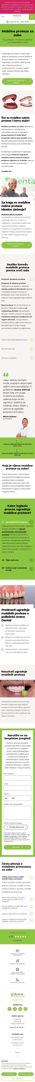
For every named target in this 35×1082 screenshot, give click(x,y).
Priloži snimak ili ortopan (13, 823)
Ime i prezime (9, 774)
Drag (24, 693)
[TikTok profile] (25, 1009)
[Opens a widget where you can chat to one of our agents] (6, 1079)
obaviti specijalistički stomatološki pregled (14, 532)
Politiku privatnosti (10, 836)
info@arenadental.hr (17, 1023)
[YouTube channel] (20, 1009)
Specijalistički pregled (16, 522)
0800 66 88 (19, 22)
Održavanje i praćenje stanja (16, 569)
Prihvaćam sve (9, 1074)
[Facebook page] (15, 1009)
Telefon (6, 794)
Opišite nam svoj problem (13, 804)
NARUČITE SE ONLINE (17, 1027)
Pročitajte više (6, 171)
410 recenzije (17, 940)
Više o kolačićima (17, 1078)
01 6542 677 (17, 1019)
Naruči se (16, 847)
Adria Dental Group (17, 997)
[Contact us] (32, 17)
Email (6, 784)
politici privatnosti (19, 1068)
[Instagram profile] (10, 1009)
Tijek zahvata (12, 560)
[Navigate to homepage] (17, 16)
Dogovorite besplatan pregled (15, 81)
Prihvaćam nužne (25, 1074)
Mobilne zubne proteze (11, 214)
